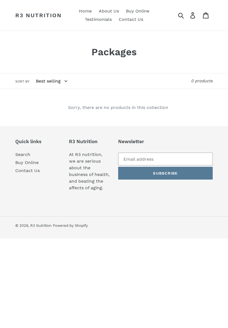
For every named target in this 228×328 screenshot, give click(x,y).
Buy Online (27, 162)
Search (22, 154)
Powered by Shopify (70, 225)
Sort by (22, 81)
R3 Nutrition (38, 15)
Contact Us (27, 170)
